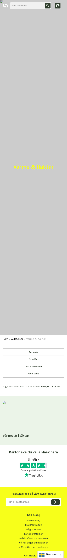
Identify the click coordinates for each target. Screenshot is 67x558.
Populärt (34, 359)
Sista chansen (33, 366)
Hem (5, 339)
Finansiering (33, 520)
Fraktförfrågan (33, 525)
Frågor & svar (33, 529)
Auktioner (17, 339)
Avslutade (33, 374)
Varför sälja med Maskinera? (33, 547)
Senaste (33, 352)
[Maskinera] (5, 5)
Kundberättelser (33, 534)
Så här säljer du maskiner (33, 543)
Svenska (51, 554)
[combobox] (50, 554)
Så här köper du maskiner (33, 538)
